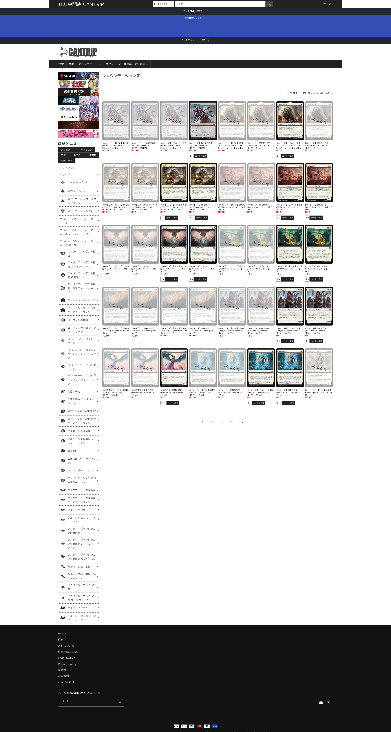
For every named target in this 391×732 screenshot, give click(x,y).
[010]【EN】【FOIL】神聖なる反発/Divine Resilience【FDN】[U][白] (202, 392)
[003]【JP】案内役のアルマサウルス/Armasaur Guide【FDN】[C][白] (202, 207)
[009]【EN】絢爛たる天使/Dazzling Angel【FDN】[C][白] (143, 392)
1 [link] (193, 422)
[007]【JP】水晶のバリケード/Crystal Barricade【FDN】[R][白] (202, 330)
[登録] (120, 702)
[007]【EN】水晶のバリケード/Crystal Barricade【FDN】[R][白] (144, 330)
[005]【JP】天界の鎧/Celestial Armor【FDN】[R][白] (202, 268)
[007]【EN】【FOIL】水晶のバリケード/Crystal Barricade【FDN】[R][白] (115, 330)
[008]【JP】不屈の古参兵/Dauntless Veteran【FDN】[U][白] (315, 330)
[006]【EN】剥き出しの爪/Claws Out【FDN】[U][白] (259, 268)
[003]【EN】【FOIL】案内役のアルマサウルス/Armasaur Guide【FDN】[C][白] (115, 207)
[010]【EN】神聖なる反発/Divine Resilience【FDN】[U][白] (231, 392)
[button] (133, 64)
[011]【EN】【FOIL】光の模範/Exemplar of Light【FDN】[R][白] (319, 392)
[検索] (269, 4)
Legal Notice (66, 658)
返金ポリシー (66, 670)
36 (232, 422)
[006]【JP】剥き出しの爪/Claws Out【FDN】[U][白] (317, 268)
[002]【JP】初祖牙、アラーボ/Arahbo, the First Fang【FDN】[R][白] (317, 145)
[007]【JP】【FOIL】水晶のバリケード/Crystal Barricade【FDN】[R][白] (173, 330)
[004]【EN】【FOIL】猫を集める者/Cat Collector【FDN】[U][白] (232, 207)
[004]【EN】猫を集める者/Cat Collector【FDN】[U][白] (260, 207)
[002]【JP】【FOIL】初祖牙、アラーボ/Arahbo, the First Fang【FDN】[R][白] (288, 145)
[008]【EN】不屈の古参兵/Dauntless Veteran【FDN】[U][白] (258, 330)
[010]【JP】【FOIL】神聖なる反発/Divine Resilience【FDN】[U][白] (260, 392)
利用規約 (63, 676)
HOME (62, 633)
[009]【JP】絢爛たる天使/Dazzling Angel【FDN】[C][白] (172, 392)
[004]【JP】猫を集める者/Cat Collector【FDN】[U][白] (318, 207)
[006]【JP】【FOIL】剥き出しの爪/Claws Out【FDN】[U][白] (289, 268)
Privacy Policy (67, 664)
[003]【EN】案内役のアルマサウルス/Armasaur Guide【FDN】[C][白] (145, 207)
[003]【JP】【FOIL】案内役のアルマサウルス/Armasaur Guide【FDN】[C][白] (173, 207)
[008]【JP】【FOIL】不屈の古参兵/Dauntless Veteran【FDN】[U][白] (289, 330)
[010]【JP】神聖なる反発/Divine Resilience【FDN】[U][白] (289, 392)
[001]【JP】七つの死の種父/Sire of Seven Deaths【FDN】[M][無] (200, 145)
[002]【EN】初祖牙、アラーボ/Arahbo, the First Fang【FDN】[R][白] (260, 145)
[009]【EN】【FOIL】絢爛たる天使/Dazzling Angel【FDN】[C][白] (115, 392)
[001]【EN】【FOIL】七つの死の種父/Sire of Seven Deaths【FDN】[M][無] (115, 145)
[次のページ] (242, 422)
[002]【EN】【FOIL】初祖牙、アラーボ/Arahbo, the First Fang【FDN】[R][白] (230, 145)
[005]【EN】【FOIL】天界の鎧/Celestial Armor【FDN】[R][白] (115, 268)
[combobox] (220, 4)
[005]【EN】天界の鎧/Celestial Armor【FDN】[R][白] (144, 268)
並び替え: (293, 93)
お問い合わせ (66, 682)
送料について (66, 645)
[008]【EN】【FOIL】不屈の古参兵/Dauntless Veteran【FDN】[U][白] (231, 330)
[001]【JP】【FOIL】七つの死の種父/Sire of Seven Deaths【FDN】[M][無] (173, 145)
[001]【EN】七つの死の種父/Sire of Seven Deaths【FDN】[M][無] (143, 145)
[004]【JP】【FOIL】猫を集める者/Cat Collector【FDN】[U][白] (290, 207)
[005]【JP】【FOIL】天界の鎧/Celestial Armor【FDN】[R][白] (173, 268)
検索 (60, 639)
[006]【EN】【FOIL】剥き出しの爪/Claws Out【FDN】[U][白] (231, 268)
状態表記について (69, 651)
